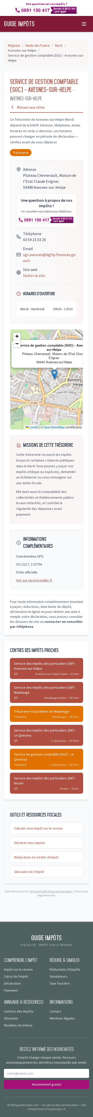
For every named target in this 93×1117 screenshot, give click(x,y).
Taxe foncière (60, 983)
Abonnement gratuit (47, 1084)
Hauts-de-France (37, 45)
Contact (55, 1011)
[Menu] (84, 24)
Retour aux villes (31, 107)
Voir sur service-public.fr (34, 580)
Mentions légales (62, 1018)
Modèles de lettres (18, 1025)
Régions (14, 45)
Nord (58, 45)
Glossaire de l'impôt (29, 871)
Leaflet (33, 427)
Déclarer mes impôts (29, 842)
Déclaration (12, 983)
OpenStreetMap (54, 427)
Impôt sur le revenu (18, 969)
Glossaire (11, 1018)
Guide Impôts (19, 24)
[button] (54, 374)
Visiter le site (34, 275)
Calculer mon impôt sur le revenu (38, 828)
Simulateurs (58, 976)
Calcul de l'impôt (16, 976)
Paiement (11, 990)
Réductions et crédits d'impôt (36, 857)
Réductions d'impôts (65, 969)
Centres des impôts (18, 1011)
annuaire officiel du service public (51, 891)
